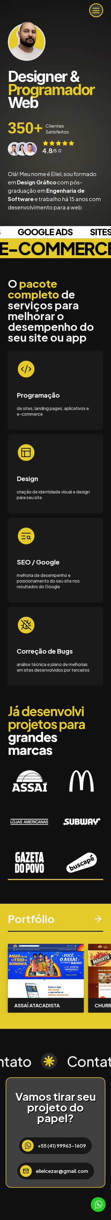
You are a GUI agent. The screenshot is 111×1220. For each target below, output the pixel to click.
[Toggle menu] (95, 10)
